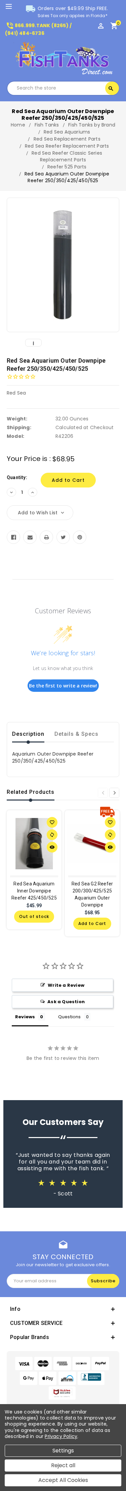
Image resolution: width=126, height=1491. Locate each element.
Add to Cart (92, 923)
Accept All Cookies (63, 1480)
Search (111, 89)
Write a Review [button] (66, 985)
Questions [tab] (69, 1017)
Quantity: (17, 477)
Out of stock (34, 916)
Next (114, 793)
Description (28, 734)
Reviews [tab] (25, 1017)
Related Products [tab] (30, 792)
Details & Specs (76, 734)
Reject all (63, 1465)
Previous (103, 793)
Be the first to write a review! (63, 685)
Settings (63, 1450)
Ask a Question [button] (66, 1001)
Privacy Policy (61, 1436)
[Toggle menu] (11, 6)
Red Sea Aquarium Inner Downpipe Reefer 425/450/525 (34, 891)
